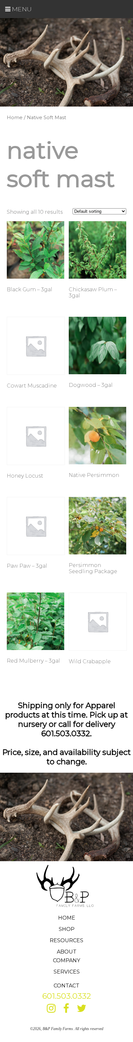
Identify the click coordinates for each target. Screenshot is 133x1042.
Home (15, 117)
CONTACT (66, 986)
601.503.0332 (66, 996)
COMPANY (66, 960)
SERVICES (67, 972)
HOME (66, 918)
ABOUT (67, 952)
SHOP (67, 929)
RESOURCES (66, 940)
